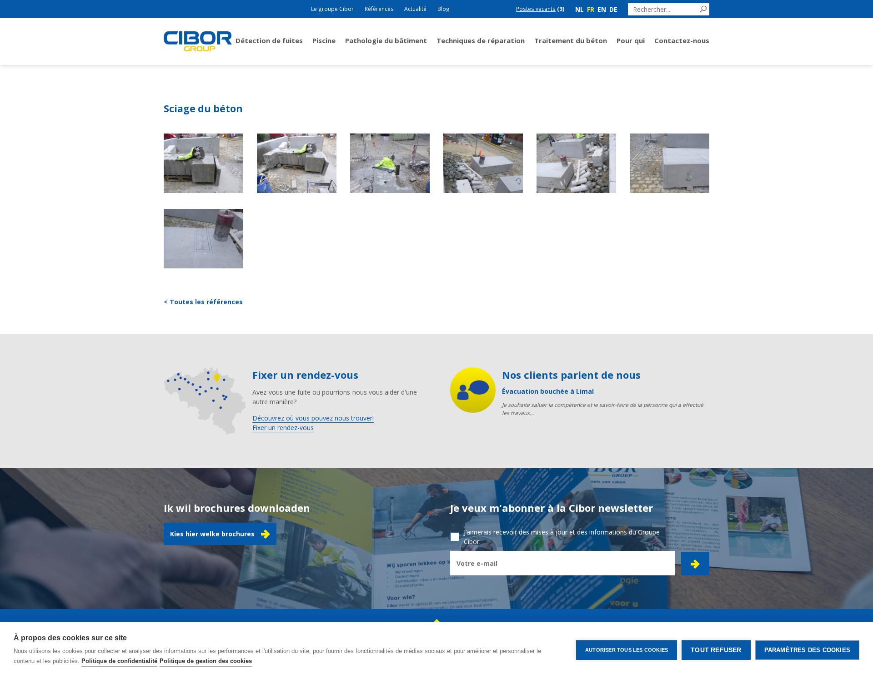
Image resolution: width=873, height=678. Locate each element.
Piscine (324, 40)
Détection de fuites (269, 40)
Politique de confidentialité (119, 661)
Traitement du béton (570, 40)
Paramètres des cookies (807, 650)
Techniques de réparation (480, 40)
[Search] (703, 9)
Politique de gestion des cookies (206, 661)
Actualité (415, 8)
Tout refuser (716, 650)
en (601, 9)
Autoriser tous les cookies (626, 650)
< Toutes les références (203, 301)
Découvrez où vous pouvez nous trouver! (313, 418)
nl (579, 9)
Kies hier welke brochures (212, 534)
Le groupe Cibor (332, 8)
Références (379, 8)
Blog (443, 8)
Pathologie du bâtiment (386, 40)
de (613, 9)
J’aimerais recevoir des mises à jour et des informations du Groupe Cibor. (562, 537)
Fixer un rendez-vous (283, 427)
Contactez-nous (681, 40)
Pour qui (631, 40)
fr (590, 9)
